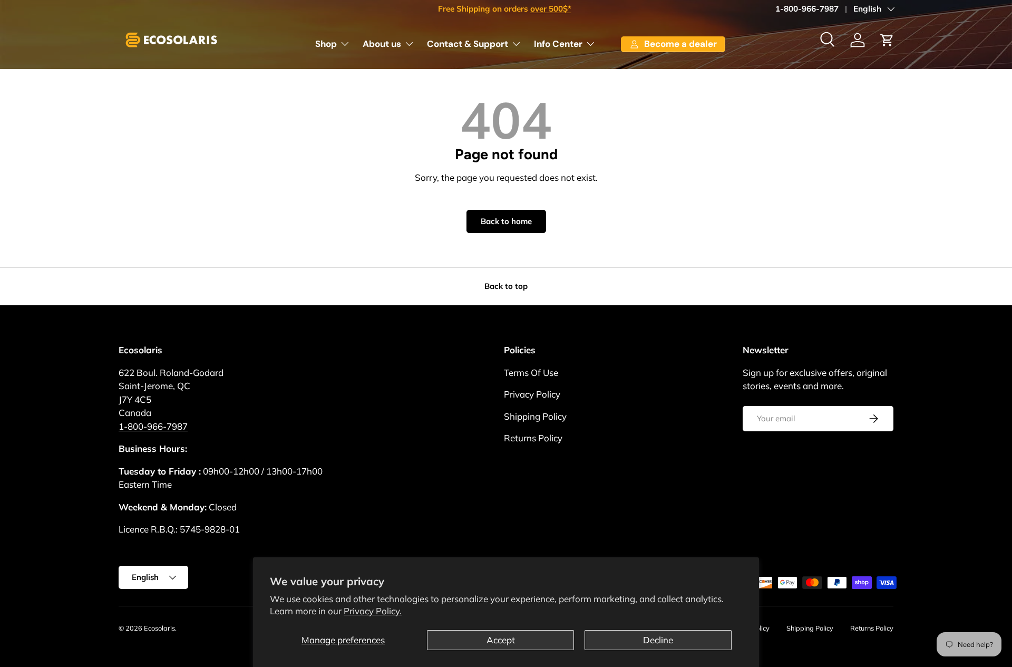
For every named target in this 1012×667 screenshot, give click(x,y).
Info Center (558, 44)
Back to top (506, 286)
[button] (887, 40)
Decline (658, 639)
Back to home (506, 221)
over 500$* (550, 9)
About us (382, 44)
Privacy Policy (532, 394)
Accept (500, 639)
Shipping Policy (535, 416)
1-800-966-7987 (807, 9)
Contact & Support (467, 44)
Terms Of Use (531, 372)
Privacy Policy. (373, 610)
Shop (326, 44)
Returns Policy (533, 437)
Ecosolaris (159, 628)
